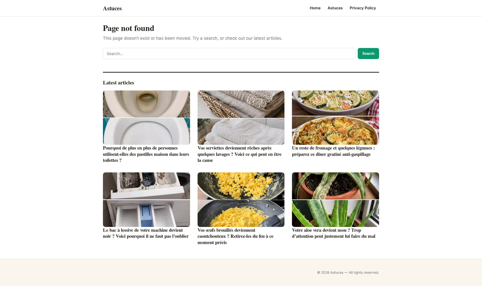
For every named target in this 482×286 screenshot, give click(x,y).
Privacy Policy (363, 8)
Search (368, 53)
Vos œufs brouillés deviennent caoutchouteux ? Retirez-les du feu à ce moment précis (235, 236)
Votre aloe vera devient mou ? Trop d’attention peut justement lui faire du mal (333, 233)
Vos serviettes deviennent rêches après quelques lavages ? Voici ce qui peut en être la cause (239, 153)
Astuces (335, 8)
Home (315, 8)
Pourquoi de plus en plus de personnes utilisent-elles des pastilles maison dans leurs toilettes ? (146, 153)
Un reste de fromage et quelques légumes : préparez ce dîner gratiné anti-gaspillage (333, 150)
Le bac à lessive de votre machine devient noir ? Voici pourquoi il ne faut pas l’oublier (146, 233)
